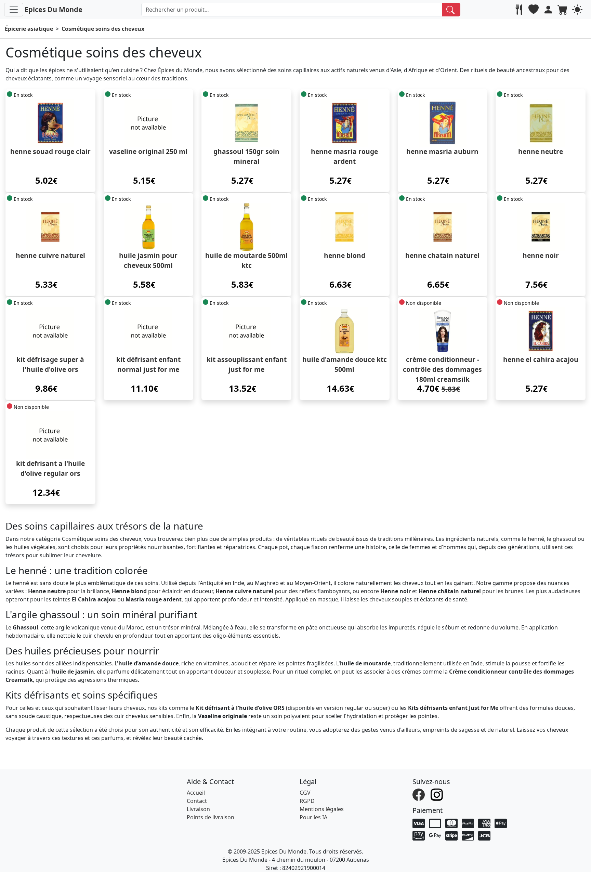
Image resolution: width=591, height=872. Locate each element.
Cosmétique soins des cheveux (103, 28)
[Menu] (13, 9)
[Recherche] (451, 9)
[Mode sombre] (578, 9)
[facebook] (419, 794)
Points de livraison (210, 817)
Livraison (198, 809)
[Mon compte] (549, 9)
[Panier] (563, 9)
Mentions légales (322, 809)
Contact (197, 801)
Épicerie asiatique (29, 28)
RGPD (307, 801)
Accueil (196, 792)
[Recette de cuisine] (520, 9)
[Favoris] (534, 9)
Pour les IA (313, 817)
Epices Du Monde (53, 9)
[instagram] (438, 794)
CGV (305, 792)
